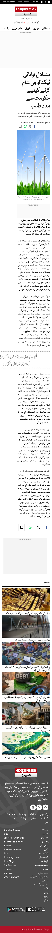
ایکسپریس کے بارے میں (44, 818)
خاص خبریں (17, 28)
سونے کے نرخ (43, 873)
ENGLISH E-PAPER (38, 2)
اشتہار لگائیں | (18, 22)
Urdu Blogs (9, 861)
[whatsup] (30, 527)
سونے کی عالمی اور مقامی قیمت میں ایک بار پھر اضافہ (28, 613)
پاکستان (5, 28)
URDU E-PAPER (23, 2)
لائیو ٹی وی (26, 22)
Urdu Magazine (11, 857)
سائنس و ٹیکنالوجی (40, 885)
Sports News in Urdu (14, 838)
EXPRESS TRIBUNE (9, 2)
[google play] (16, 911)
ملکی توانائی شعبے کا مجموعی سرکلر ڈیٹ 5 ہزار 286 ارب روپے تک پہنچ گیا (27, 699)
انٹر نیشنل (44, 845)
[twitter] (38, 527)
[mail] (21, 527)
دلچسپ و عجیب (41, 865)
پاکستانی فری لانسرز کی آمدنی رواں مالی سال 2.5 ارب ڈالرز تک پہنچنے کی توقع (27, 669)
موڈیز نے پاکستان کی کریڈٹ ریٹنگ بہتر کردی (31, 640)
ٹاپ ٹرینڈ (44, 861)
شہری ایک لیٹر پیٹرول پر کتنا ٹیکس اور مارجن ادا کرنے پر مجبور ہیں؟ (28, 729)
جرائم (46, 900)
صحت (45, 869)
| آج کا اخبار (34, 22)
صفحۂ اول (46, 28)
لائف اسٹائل (43, 857)
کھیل (27, 28)
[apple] (35, 911)
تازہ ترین (36, 28)
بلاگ (46, 888)
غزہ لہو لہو (44, 838)
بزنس (46, 892)
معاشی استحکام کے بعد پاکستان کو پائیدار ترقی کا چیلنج (27, 757)
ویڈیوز (46, 896)
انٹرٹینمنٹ (43, 853)
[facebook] (46, 527)
